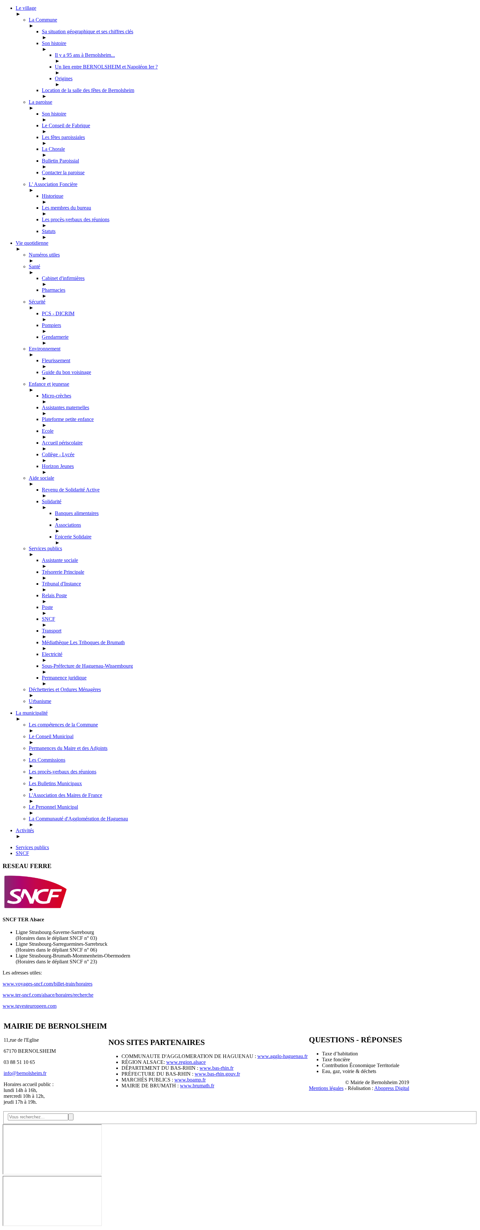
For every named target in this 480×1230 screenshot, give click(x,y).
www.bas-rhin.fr (216, 1068)
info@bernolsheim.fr (25, 1073)
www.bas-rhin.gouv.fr (217, 1074)
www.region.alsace (186, 1062)
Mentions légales (326, 1088)
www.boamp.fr (190, 1079)
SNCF (22, 853)
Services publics (32, 847)
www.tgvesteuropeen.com (29, 1006)
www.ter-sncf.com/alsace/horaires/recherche (48, 995)
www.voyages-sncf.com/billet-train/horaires (47, 984)
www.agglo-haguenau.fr (282, 1056)
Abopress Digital (391, 1088)
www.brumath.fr (197, 1085)
